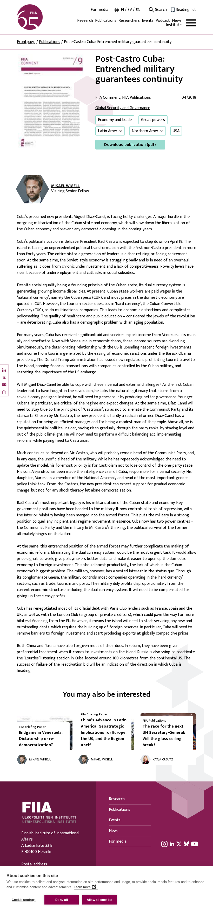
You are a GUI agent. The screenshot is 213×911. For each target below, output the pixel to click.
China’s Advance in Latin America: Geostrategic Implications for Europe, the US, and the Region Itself (104, 733)
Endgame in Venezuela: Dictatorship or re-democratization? (41, 739)
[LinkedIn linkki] (172, 844)
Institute (174, 25)
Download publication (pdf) (130, 144)
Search (160, 10)
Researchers (129, 20)
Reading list (186, 10)
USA (176, 130)
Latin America (110, 130)
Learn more (82, 887)
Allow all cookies (99, 900)
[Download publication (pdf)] (52, 101)
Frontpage (26, 41)
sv (130, 9)
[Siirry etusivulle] (42, 17)
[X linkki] (179, 844)
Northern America (147, 130)
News (177, 20)
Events (148, 20)
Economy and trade (115, 119)
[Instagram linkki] (164, 844)
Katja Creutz (163, 760)
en (138, 9)
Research (85, 20)
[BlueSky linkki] (186, 844)
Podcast (163, 20)
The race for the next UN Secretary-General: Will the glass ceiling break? (164, 736)
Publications (105, 20)
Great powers (153, 119)
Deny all (61, 900)
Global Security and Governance (122, 107)
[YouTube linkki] (194, 844)
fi (122, 9)
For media (99, 10)
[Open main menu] (191, 23)
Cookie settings (24, 900)
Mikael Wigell (65, 186)
